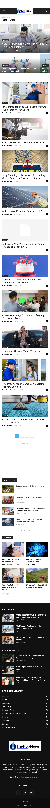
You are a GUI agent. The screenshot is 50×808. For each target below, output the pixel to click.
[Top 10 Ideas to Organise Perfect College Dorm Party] (8, 500)
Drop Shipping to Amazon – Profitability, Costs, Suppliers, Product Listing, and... (23, 177)
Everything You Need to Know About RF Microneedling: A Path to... (12, 561)
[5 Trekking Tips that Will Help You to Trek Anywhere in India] (37, 575)
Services (5, 40)
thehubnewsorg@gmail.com (29, 777)
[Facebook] (18, 792)
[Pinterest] (25, 792)
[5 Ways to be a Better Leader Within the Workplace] (8, 640)
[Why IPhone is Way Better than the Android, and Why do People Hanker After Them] (8, 629)
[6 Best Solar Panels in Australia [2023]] (25, 197)
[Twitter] (31, 792)
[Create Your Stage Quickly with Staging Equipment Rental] (25, 301)
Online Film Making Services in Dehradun (24, 142)
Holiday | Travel (31, 582)
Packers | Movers (8, 582)
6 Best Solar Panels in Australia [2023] (23, 211)
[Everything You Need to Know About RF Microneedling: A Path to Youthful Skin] (13, 549)
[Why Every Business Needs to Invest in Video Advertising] (37, 549)
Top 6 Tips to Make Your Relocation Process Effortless (11, 587)
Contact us (25, 801)
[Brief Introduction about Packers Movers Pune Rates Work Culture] (25, 93)
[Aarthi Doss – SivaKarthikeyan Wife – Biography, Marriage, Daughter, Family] (8, 681)
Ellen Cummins (7, 51)
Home (4, 17)
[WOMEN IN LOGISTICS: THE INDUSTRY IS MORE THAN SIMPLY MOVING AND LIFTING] (8, 618)
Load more (24, 530)
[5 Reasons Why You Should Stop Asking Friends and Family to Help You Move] (25, 230)
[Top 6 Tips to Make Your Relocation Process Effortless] (13, 575)
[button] (46, 11)
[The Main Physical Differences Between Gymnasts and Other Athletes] (8, 511)
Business (29, 556)
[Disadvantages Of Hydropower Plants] (8, 489)
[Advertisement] (25, 4)
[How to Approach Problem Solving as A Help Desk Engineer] (25, 38)
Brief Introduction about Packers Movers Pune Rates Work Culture (24, 108)
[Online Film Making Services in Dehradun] (25, 129)
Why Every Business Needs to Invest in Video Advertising (36, 561)
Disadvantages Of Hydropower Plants (30, 486)
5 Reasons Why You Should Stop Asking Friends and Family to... (23, 245)
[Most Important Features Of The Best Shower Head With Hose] (8, 522)
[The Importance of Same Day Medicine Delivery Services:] (25, 370)
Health (5, 556)
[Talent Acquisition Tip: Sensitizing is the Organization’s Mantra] (20, 69)
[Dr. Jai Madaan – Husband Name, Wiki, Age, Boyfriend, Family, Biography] (8, 658)
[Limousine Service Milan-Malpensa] (25, 337)
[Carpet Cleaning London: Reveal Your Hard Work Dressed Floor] (25, 406)
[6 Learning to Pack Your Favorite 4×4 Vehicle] (8, 670)
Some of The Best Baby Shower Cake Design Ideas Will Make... (22, 281)
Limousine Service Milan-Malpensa (21, 351)
